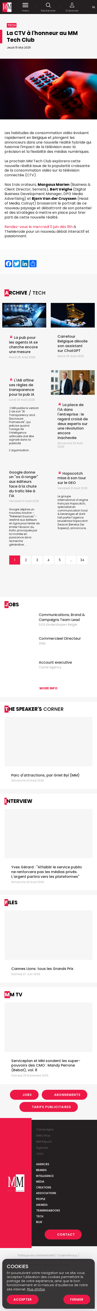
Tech (39, 1216)
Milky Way (43, 1135)
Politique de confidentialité (36, 1255)
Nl (93, 7)
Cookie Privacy (67, 1255)
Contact (66, 1234)
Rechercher (48, 10)
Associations (46, 1193)
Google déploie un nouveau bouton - (21, 511)
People (40, 1199)
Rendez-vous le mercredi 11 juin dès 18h (39, 226)
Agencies (42, 1164)
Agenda (42, 1148)
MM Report (44, 1141)
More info (48, 688)
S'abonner (72, 10)
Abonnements (67, 1094)
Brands (41, 1170)
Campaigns (44, 1129)
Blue (39, 1222)
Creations (43, 1187)
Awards (42, 1205)
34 (82, 560)
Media (40, 1181)
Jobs (27, 1094)
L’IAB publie (17, 408)
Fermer (76, 1299)
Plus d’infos (36, 1289)
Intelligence (45, 1176)
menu (25, 10)
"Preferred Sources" (22, 516)
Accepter (23, 1299)
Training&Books (48, 1210)
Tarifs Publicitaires (51, 1107)
